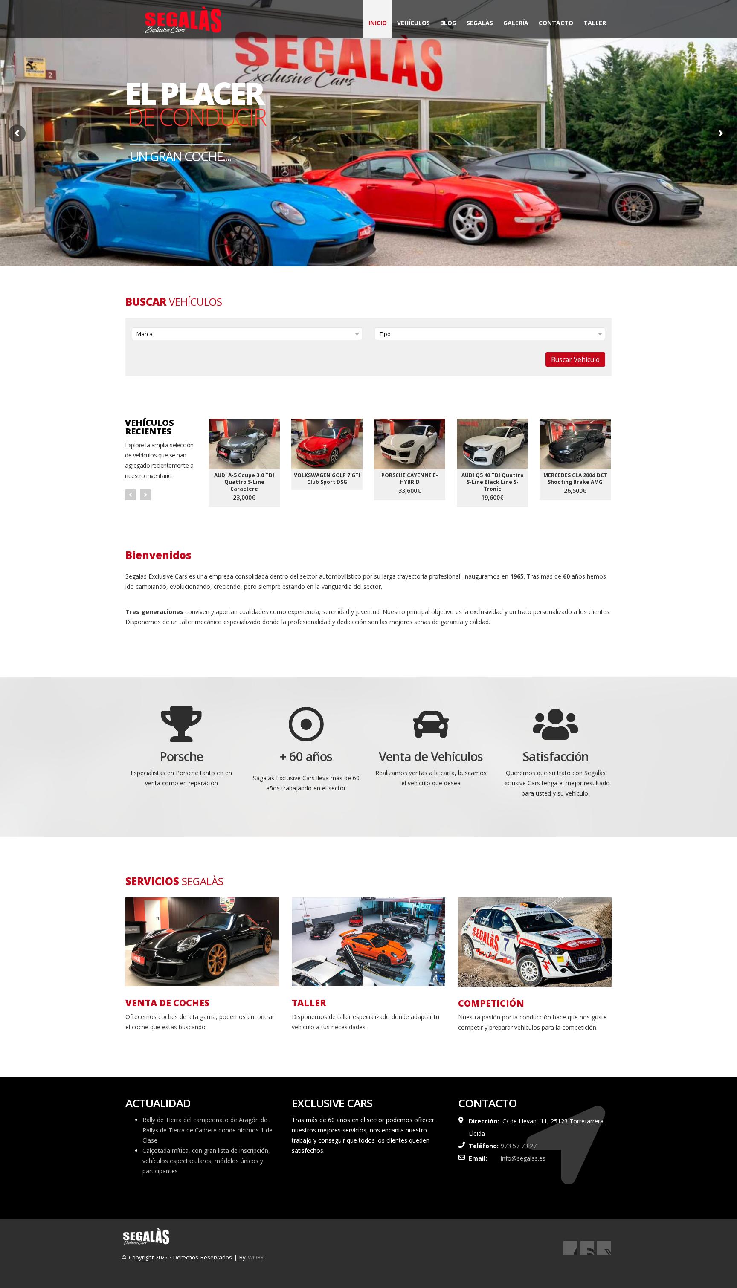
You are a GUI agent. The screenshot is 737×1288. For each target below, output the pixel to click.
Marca (144, 334)
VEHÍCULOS (413, 23)
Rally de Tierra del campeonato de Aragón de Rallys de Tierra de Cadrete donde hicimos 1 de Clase (207, 1130)
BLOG (448, 23)
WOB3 (256, 1257)
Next (145, 494)
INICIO (377, 23)
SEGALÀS (480, 23)
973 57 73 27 (519, 1146)
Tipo (385, 334)
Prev (130, 494)
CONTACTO (556, 23)
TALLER (594, 23)
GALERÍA (515, 23)
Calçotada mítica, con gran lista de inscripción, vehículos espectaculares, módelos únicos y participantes (206, 1160)
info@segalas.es (523, 1158)
